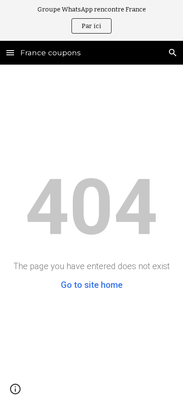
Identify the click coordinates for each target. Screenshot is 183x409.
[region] (91, 20)
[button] (10, 52)
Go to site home (92, 285)
